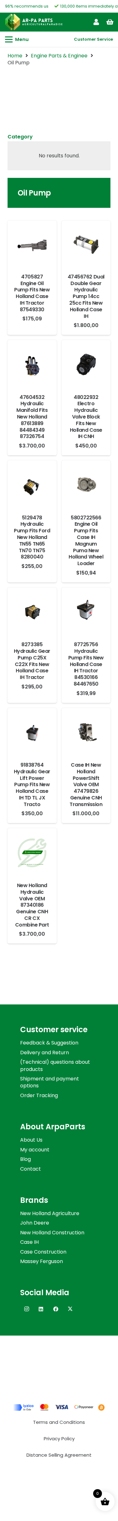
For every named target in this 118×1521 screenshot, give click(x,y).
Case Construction (43, 1251)
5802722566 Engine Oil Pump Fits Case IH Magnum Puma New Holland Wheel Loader (86, 540)
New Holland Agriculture (49, 1213)
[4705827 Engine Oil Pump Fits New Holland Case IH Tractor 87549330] (32, 235)
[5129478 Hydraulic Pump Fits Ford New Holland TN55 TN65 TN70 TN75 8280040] (32, 474)
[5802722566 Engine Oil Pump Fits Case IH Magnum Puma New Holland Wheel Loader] (86, 474)
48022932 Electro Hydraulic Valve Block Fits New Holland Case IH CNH (86, 417)
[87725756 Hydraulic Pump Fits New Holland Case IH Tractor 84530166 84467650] (86, 601)
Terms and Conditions (59, 1422)
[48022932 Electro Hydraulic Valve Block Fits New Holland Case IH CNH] (86, 354)
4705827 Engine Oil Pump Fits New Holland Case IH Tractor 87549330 (32, 293)
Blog (25, 1159)
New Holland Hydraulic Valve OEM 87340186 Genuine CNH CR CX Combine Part (32, 905)
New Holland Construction (52, 1232)
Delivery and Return (44, 1052)
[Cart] (110, 22)
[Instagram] (26, 1309)
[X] (70, 1309)
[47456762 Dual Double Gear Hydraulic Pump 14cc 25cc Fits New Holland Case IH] (86, 235)
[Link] (96, 22)
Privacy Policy (59, 1438)
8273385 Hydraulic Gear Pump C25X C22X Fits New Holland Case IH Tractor (32, 661)
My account (34, 1149)
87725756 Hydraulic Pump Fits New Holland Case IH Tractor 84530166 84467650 (86, 664)
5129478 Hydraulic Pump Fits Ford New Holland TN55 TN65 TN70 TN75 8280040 (32, 537)
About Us (31, 1140)
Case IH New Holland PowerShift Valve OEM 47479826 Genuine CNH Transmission (86, 784)
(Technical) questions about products (55, 1065)
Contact (30, 1169)
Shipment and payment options (49, 1082)
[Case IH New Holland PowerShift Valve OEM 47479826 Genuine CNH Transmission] (86, 722)
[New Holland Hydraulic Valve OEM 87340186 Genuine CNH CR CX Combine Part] (32, 842)
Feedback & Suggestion (49, 1042)
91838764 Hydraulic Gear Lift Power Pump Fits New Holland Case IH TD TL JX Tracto (32, 784)
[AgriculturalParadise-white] (33, 22)
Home (15, 55)
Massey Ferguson (41, 1261)
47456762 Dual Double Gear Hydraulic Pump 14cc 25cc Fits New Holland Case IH (86, 296)
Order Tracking (39, 1095)
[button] (17, 39)
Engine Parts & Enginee (59, 55)
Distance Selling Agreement (59, 1455)
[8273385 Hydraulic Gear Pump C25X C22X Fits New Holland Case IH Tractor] (32, 601)
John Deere (34, 1222)
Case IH (29, 1242)
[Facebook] (55, 1309)
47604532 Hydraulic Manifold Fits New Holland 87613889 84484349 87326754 (32, 417)
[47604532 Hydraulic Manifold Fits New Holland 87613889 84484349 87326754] (32, 354)
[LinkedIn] (41, 1309)
